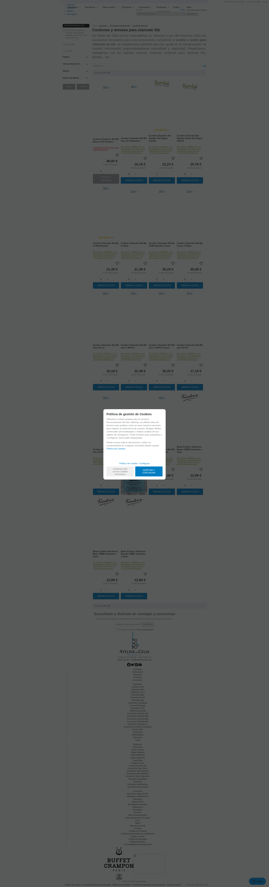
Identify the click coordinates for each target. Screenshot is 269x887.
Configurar (144, 463)
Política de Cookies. (116, 448)
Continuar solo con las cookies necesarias (120, 471)
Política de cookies (128, 463)
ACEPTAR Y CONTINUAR (148, 471)
